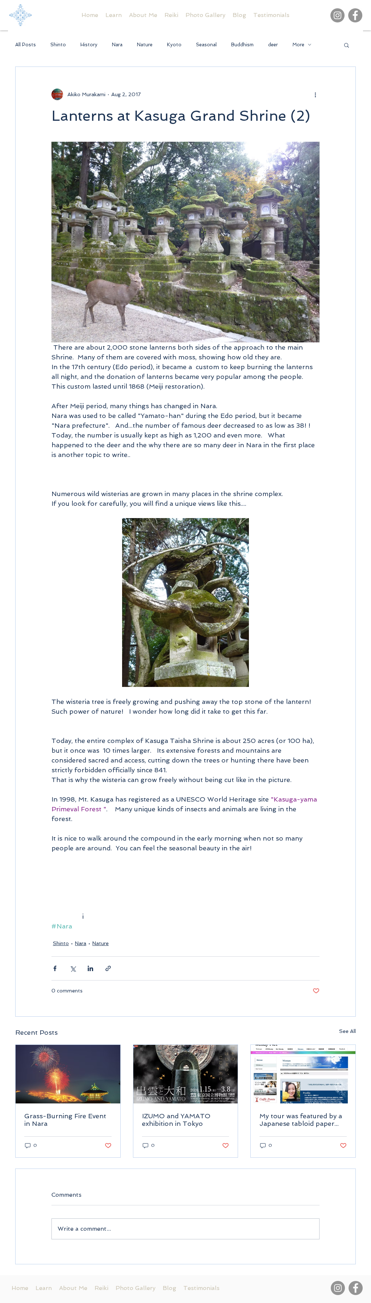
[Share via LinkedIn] (90, 968)
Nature (145, 44)
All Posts (25, 44)
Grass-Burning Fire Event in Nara (65, 1119)
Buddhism (242, 44)
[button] (346, 45)
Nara (117, 44)
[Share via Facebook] (54, 968)
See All (347, 1031)
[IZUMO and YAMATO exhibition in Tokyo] (185, 1074)
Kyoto (174, 44)
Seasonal (206, 44)
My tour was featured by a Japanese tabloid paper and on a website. (300, 1119)
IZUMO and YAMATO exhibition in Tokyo (176, 1119)
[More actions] (315, 94)
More (298, 44)
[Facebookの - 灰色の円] (355, 15)
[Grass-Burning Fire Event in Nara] (68, 1074)
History (88, 44)
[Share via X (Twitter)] (72, 968)
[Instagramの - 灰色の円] (337, 15)
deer (273, 44)
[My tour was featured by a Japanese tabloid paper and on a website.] (303, 1074)
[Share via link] (108, 968)
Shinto (58, 44)
